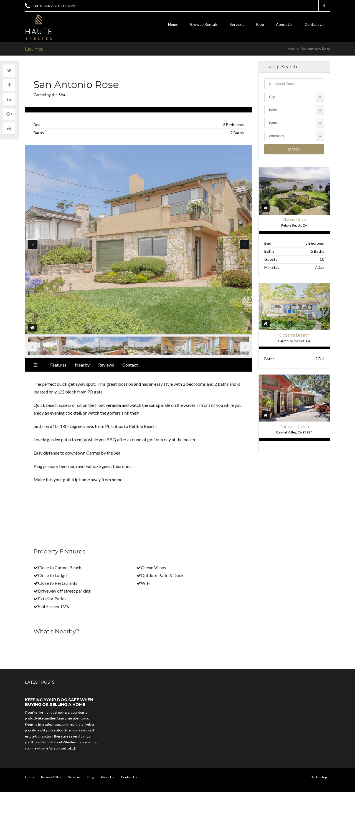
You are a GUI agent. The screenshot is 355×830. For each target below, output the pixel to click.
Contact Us (314, 24)
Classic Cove (294, 219)
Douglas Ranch (294, 426)
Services (237, 24)
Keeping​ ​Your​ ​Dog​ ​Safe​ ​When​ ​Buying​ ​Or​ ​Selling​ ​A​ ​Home (59, 702)
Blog (260, 24)
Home (173, 24)
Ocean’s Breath (294, 335)
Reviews (106, 364)
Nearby (82, 364)
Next (244, 244)
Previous (32, 244)
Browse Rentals (204, 24)
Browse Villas (51, 777)
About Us (284, 24)
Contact (130, 364)
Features (58, 364)
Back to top (319, 777)
